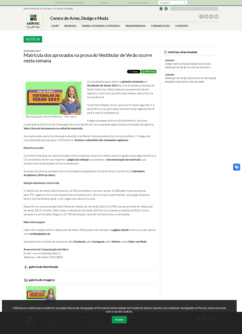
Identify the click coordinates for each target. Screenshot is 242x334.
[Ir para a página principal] (33, 27)
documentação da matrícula (123, 159)
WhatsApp (150, 71)
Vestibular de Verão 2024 (102, 85)
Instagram (98, 241)
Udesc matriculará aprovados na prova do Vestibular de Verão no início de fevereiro (188, 64)
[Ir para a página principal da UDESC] (48, 8)
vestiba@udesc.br (39, 233)
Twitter (115, 241)
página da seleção (78, 159)
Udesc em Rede (137, 241)
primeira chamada (132, 81)
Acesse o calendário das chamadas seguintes (101, 140)
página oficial (120, 229)
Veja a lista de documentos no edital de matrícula (53, 128)
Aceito (119, 319)
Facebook (80, 241)
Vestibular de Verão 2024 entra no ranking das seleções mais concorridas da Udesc (190, 78)
